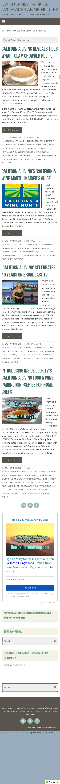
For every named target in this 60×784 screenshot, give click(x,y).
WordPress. (52, 727)
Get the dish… (11, 130)
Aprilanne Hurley (23, 141)
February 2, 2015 (33, 344)
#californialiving (13, 244)
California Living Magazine (31, 479)
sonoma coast (45, 148)
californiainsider (13, 137)
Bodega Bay (37, 141)
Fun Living (11, 358)
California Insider (42, 475)
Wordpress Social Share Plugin (16, 732)
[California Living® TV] (23, 505)
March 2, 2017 (32, 137)
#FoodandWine (30, 244)
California (28, 347)
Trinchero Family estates (23, 493)
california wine (45, 251)
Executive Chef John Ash (33, 482)
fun (3, 358)
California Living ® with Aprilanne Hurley (30, 7)
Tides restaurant (10, 159)
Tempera (41, 727)
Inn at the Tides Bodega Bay (24, 148)
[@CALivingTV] (30, 505)
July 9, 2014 (31, 468)
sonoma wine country (28, 152)
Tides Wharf (24, 159)
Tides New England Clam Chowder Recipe (37, 155)
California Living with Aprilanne (32, 144)
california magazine (27, 355)
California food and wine (14, 248)
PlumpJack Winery (14, 489)
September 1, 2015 (34, 241)
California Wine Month (35, 255)
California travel (46, 355)
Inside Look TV (41, 358)
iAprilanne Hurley (25, 358)
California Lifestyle (16, 351)
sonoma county (9, 152)
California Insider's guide (39, 248)
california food (45, 244)
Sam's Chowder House (34, 489)
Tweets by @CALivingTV (13, 665)
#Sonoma (9, 141)
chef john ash (14, 482)
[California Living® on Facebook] (36, 505)
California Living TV (28, 251)
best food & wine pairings (34, 471)
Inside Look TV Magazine (39, 486)
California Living (10, 251)
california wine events (12, 255)
